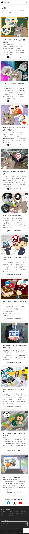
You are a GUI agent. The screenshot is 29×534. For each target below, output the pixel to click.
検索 (26, 523)
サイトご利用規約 (16, 529)
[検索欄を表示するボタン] (27, 2)
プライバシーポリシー (6, 529)
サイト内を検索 (5, 520)
